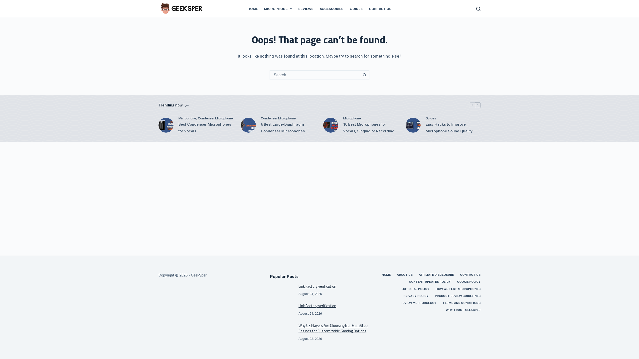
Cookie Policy (468, 281)
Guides (356, 9)
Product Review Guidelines (457, 296)
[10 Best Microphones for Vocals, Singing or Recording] (330, 125)
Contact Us (380, 9)
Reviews (306, 9)
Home (253, 9)
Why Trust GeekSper (463, 310)
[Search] (478, 9)
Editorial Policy (415, 289)
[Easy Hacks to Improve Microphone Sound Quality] (413, 125)
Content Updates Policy (430, 281)
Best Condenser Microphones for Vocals (204, 127)
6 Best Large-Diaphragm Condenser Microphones (283, 127)
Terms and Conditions (461, 303)
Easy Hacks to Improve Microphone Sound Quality (449, 127)
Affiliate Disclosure (436, 274)
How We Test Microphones (458, 289)
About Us (405, 274)
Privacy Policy (416, 296)
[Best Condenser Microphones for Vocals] (166, 125)
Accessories (331, 9)
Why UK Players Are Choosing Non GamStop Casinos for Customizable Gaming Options (333, 328)
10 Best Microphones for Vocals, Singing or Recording (368, 127)
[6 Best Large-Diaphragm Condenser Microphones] (248, 125)
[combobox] (315, 75)
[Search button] (364, 75)
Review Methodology (418, 303)
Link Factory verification (317, 286)
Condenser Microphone (215, 118)
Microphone (276, 9)
